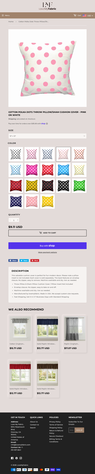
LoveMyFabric (22, 465)
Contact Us (34, 425)
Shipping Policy (55, 428)
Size (10, 130)
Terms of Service (56, 425)
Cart (79, 15)
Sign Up (79, 430)
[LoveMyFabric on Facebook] (12, 458)
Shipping (12, 119)
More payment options (47, 252)
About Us (34, 422)
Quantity (14, 214)
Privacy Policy (54, 422)
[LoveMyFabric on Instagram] (21, 458)
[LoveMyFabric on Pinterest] (16, 458)
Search (33, 428)
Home (10, 22)
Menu (7, 15)
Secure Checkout (56, 436)
